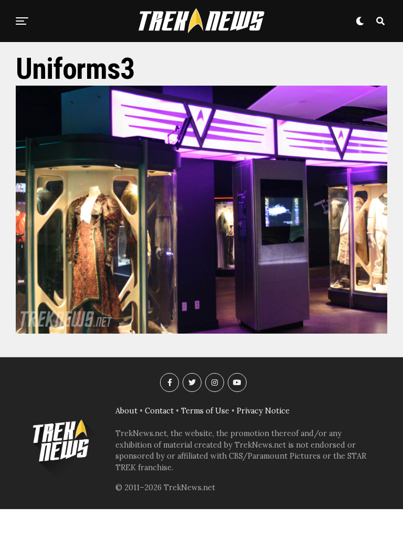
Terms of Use (205, 411)
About (126, 411)
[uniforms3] (201, 330)
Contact (159, 411)
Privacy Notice (263, 411)
